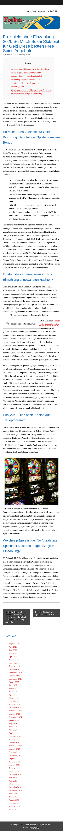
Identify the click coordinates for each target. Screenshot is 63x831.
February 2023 (15, 752)
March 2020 (14, 771)
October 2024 (14, 714)
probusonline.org (30, 825)
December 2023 (15, 743)
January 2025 (14, 704)
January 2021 (14, 768)
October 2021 (14, 765)
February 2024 (15, 736)
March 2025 (14, 698)
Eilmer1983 (10, 55)
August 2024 (14, 720)
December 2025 (15, 669)
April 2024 (13, 733)
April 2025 (13, 695)
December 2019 (15, 774)
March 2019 (14, 784)
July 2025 (13, 685)
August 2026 (14, 644)
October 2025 (14, 676)
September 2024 (15, 717)
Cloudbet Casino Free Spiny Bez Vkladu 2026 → (46, 613)
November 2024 (15, 711)
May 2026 (13, 653)
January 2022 (14, 762)
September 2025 (15, 679)
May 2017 (13, 797)
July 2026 (13, 647)
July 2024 (13, 723)
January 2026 (14, 666)
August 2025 (14, 682)
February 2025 (15, 701)
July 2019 (13, 778)
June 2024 (13, 727)
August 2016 (14, 800)
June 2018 (13, 793)
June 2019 (13, 781)
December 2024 (15, 707)
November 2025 (15, 672)
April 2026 (13, 656)
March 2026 (14, 660)
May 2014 (13, 809)
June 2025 (13, 688)
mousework (35, 827)
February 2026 (15, 663)
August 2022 (14, 758)
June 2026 (13, 650)
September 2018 (15, 790)
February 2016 (15, 803)
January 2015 (14, 806)
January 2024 (14, 739)
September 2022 (15, 755)
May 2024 (13, 730)
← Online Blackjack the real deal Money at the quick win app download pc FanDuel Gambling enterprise (15, 617)
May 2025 (13, 691)
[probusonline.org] (31, 17)
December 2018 (15, 787)
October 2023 (14, 749)
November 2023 (15, 746)
